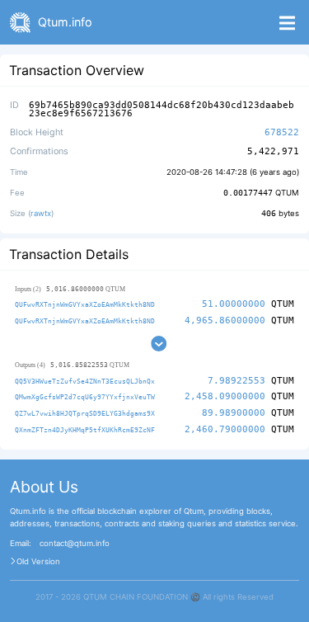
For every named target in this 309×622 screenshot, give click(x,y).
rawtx (40, 213)
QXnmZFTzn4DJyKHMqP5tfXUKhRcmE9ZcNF (85, 430)
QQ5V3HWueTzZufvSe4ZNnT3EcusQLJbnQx (85, 381)
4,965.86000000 (225, 320)
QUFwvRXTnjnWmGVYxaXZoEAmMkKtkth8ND (85, 304)
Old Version (38, 562)
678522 (282, 132)
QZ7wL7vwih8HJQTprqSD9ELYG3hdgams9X (85, 413)
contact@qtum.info (75, 544)
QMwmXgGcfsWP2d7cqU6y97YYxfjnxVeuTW (85, 397)
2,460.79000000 (225, 429)
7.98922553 (236, 380)
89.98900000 (233, 413)
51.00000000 (233, 304)
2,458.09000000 (225, 396)
